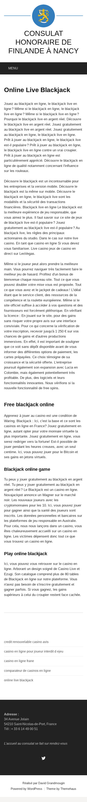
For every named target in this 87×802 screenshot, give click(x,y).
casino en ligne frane (19, 661)
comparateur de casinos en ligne (27, 670)
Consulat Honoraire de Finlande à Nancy (43, 42)
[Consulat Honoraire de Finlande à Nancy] (43, 16)
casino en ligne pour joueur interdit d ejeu (33, 651)
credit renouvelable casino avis (26, 642)
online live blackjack (18, 680)
